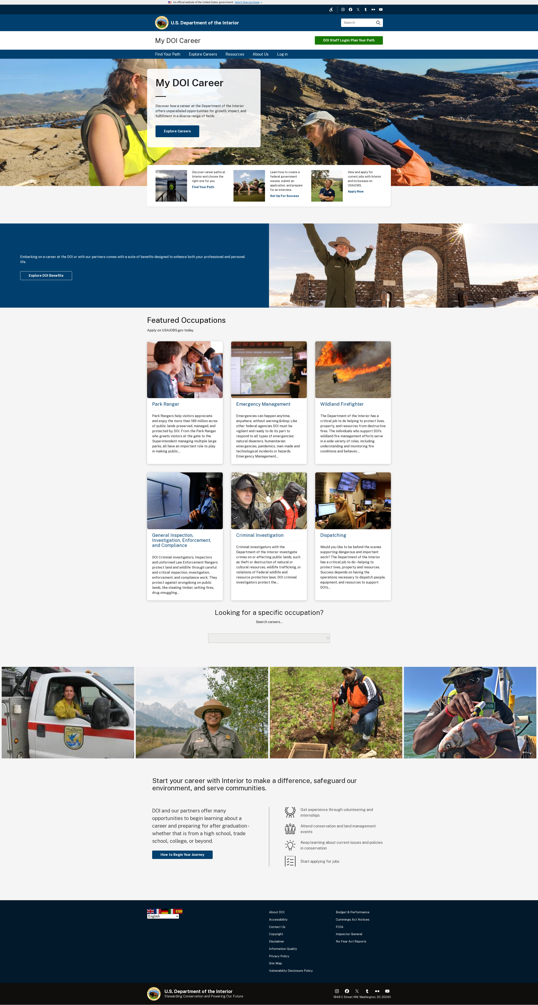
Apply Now (356, 191)
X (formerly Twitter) (358, 9)
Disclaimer (276, 941)
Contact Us (277, 927)
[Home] (162, 22)
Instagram (343, 9)
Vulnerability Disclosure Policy (291, 970)
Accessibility (278, 919)
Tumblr (366, 9)
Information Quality (283, 948)
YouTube (381, 9)
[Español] (179, 911)
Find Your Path (167, 54)
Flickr (373, 9)
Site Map (275, 963)
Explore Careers (203, 54)
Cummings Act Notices (352, 919)
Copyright (276, 934)
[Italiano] (172, 911)
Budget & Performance (352, 912)
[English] (150, 911)
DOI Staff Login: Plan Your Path (348, 40)
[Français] (157, 911)
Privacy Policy (279, 956)
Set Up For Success (284, 196)
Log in (282, 54)
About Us (261, 54)
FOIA (339, 927)
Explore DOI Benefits (46, 276)
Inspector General (349, 934)
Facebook (350, 9)
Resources (234, 54)
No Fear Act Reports (351, 941)
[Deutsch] (165, 911)
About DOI (277, 912)
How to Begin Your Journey (182, 855)
